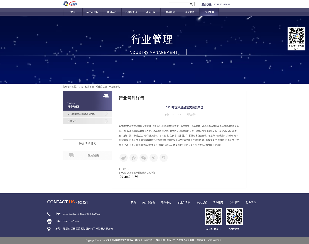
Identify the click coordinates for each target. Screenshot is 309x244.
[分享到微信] (143, 158)
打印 (135, 176)
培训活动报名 (87, 143)
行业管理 (89, 87)
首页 (72, 12)
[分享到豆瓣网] (164, 158)
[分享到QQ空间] (133, 158)
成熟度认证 (101, 87)
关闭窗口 (125, 176)
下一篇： (137, 173)
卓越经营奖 (114, 87)
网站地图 (160, 240)
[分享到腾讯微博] (153, 158)
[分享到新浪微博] (123, 158)
